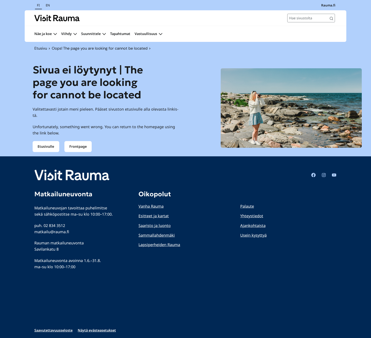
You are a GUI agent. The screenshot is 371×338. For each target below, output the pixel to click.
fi (38, 5)
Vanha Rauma (151, 206)
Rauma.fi (328, 5)
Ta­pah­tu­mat (120, 33)
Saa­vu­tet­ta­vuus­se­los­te (53, 330)
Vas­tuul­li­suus (146, 33)
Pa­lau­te (247, 206)
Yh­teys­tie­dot (251, 215)
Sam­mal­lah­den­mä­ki (156, 235)
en (48, 5)
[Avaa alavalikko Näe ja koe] (55, 34)
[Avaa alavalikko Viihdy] (75, 34)
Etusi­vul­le (46, 146)
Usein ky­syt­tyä (253, 235)
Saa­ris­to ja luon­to (154, 225)
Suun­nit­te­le (91, 33)
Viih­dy (66, 33)
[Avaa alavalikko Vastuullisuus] (160, 34)
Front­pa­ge (78, 146)
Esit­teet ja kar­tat (153, 215)
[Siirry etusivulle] (57, 18)
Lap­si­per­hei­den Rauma (159, 244)
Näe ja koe (43, 33)
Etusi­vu (40, 48)
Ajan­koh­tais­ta (253, 225)
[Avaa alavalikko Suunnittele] (104, 34)
